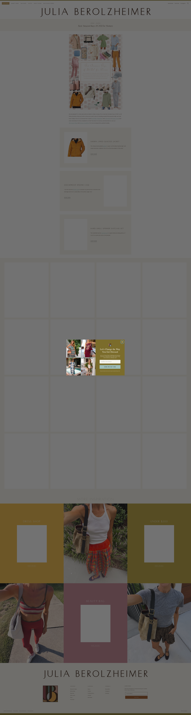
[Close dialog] (122, 342)
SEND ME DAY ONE (110, 366)
